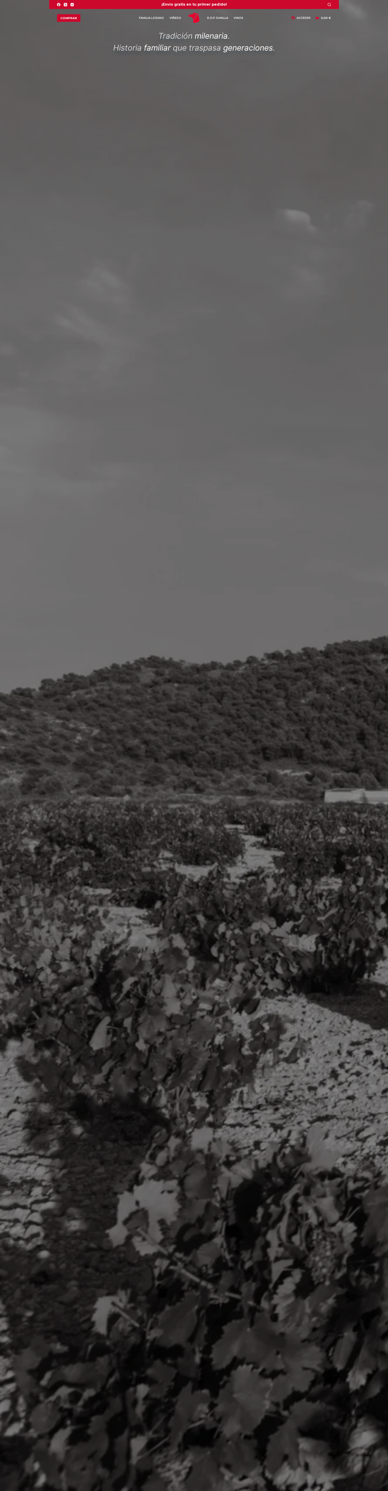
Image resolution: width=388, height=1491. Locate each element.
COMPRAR (68, 18)
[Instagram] (72, 4)
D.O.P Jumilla (217, 18)
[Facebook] (58, 4)
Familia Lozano (151, 18)
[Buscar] (329, 4)
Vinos (238, 18)
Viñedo (175, 18)
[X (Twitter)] (65, 4)
